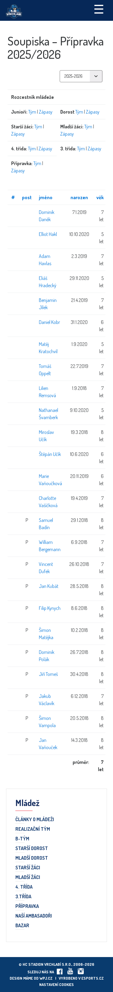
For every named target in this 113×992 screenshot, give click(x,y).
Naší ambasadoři (33, 916)
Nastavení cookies (56, 984)
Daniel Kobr (49, 322)
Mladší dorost (31, 858)
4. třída (24, 887)
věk (100, 197)
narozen (79, 197)
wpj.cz (45, 978)
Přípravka (27, 906)
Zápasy (45, 112)
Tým (32, 112)
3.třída (23, 896)
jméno (45, 197)
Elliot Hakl (48, 234)
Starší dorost (31, 848)
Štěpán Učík (50, 454)
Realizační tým (32, 829)
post (27, 197)
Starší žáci (27, 868)
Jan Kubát (48, 586)
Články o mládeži (34, 819)
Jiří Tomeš (48, 674)
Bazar (22, 925)
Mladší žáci (27, 877)
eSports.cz (92, 978)
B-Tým (22, 839)
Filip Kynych (50, 608)
